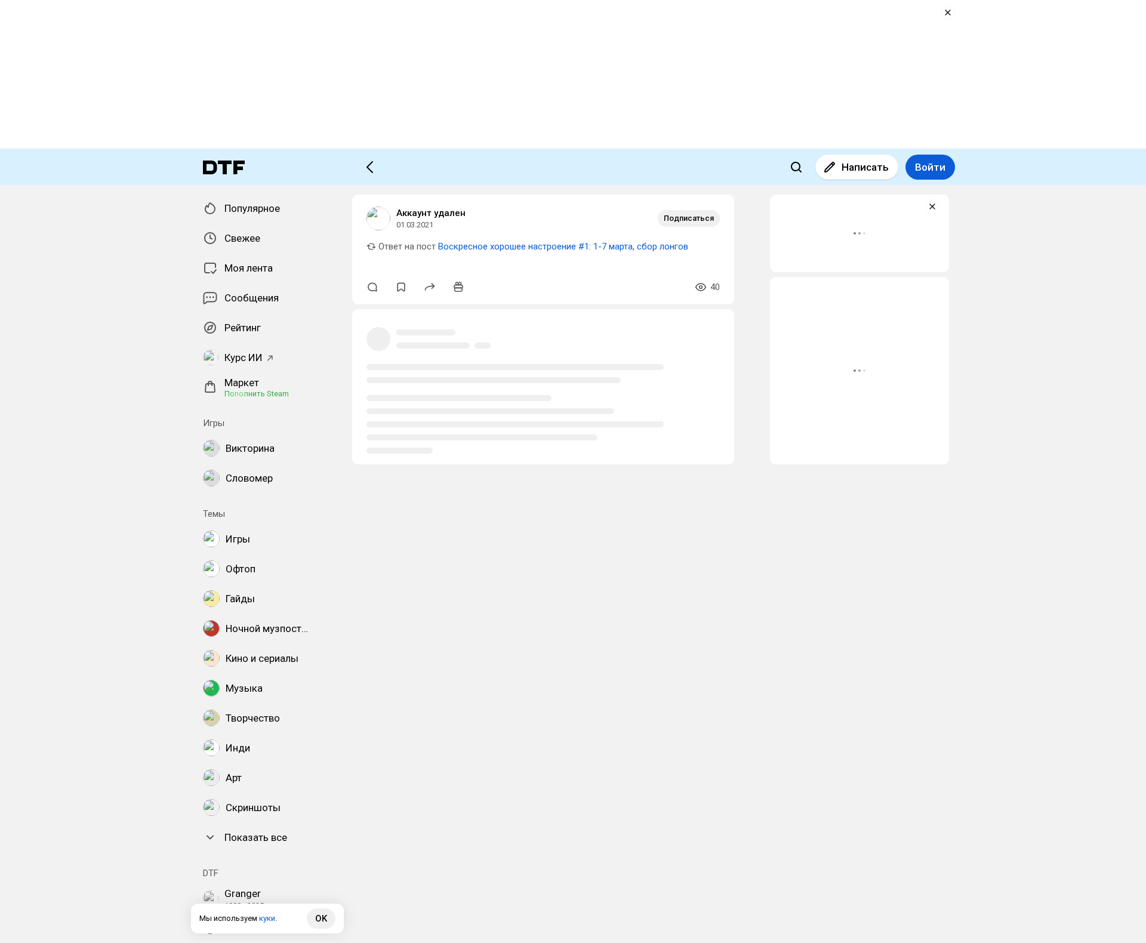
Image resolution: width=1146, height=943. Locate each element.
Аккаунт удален (431, 213)
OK (321, 918)
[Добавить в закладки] (401, 287)
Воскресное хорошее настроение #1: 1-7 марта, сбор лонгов (563, 246)
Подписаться (689, 218)
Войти (930, 167)
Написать (865, 167)
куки (267, 918)
